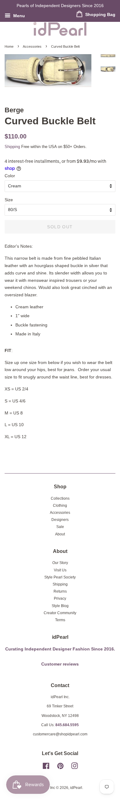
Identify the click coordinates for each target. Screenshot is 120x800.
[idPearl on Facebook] (46, 767)
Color (10, 175)
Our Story (60, 563)
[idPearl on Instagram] (74, 767)
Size (9, 199)
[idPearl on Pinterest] (60, 767)
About (60, 534)
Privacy (60, 598)
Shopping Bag (99, 14)
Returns (60, 591)
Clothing (60, 505)
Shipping (12, 146)
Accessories (32, 46)
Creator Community (60, 613)
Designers (60, 520)
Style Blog (60, 606)
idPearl (76, 788)
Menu (18, 15)
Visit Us (60, 570)
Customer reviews (60, 664)
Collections (60, 498)
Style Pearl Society (60, 577)
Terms (60, 620)
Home (9, 46)
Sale (60, 527)
